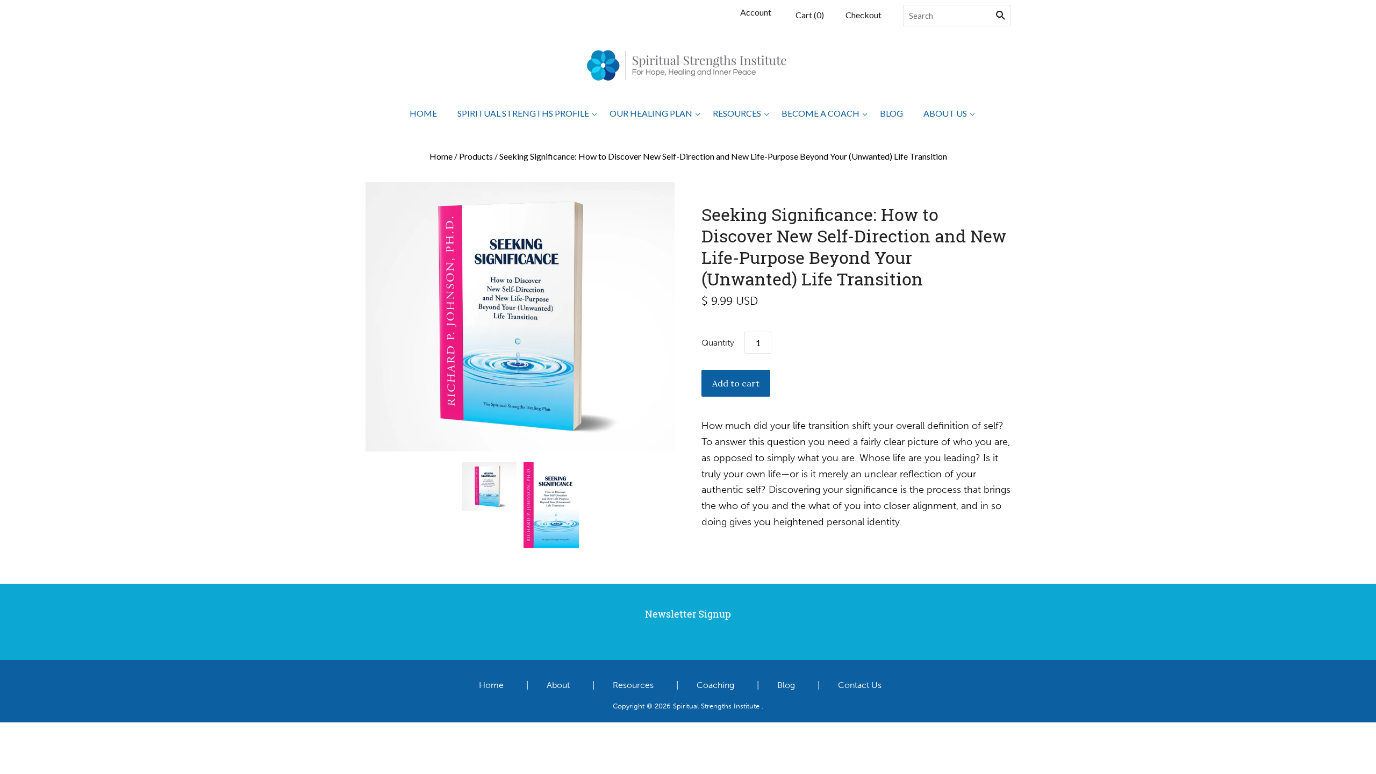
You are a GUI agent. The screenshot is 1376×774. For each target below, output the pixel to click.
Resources (737, 113)
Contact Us (860, 685)
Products (476, 156)
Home (423, 113)
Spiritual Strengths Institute (716, 705)
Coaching (715, 685)
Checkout (863, 15)
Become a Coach (820, 113)
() (810, 15)
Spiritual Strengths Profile (523, 113)
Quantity (717, 343)
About (558, 685)
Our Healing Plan (651, 113)
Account (755, 12)
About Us (945, 113)
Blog (891, 113)
